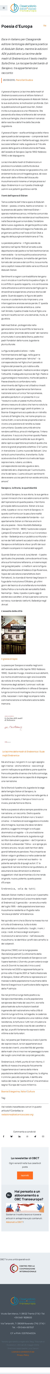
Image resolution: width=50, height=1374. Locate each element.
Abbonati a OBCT (14, 1222)
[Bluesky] (11, 1136)
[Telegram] (35, 1136)
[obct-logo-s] (23, 3)
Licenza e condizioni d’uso (23, 1351)
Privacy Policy (23, 1355)
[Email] (43, 1136)
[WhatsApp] (27, 1136)
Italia (23, 1091)
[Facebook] (3, 1136)
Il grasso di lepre (9, 658)
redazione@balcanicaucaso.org (17, 1114)
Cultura (31, 1091)
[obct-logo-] (23, 1295)
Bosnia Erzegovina (10, 1091)
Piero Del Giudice (24, 80)
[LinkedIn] (19, 1136)
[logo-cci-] (23, 1264)
